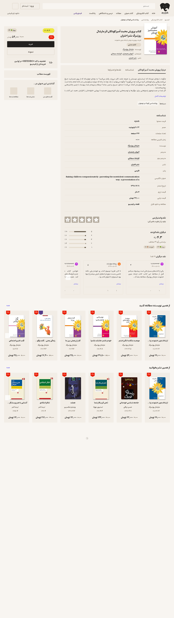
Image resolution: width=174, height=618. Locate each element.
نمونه (31, 52)
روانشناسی (145, 20)
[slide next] (68, 277)
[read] (13, 91)
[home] (164, 8)
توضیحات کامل (160, 96)
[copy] (9, 62)
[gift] (78, 58)
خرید (31, 44)
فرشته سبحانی (116, 53)
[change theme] (7, 6)
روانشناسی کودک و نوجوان (130, 19)
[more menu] (66, 58)
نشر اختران (133, 58)
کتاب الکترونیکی (156, 20)
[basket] (15, 6)
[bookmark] (72, 58)
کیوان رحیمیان (128, 53)
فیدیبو (167, 20)
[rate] (96, 220)
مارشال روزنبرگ (128, 49)
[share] (84, 58)
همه (8, 305)
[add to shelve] (47, 91)
